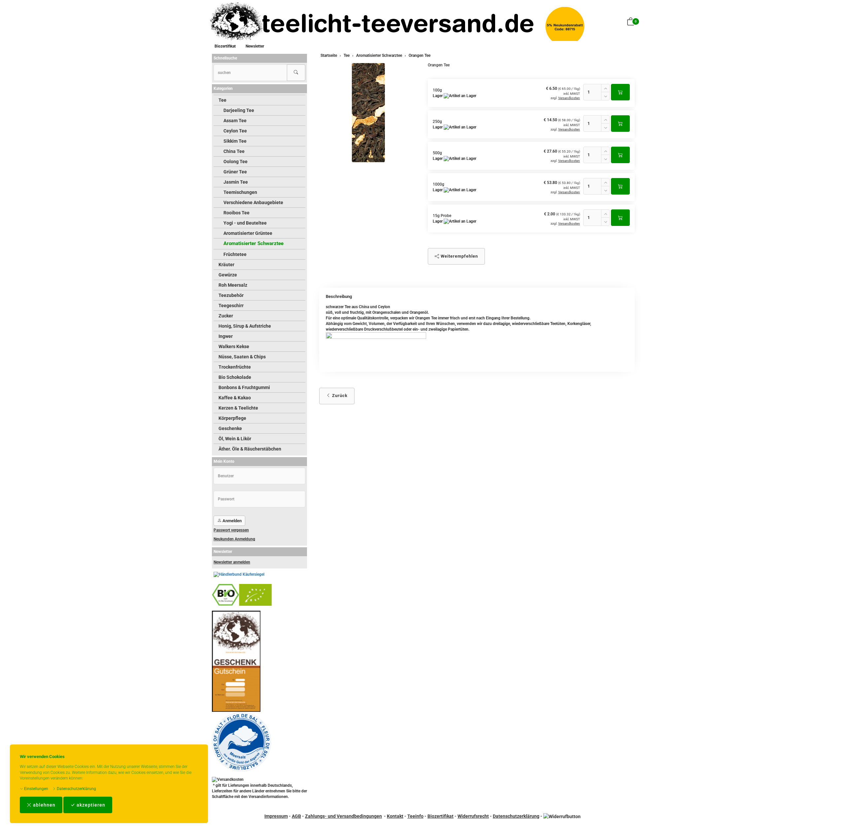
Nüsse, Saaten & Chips (242, 356)
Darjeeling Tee (238, 110)
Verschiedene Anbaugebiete (253, 202)
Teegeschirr (231, 305)
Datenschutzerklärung (76, 788)
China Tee (234, 151)
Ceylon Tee (235, 130)
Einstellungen (35, 788)
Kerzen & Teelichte (238, 408)
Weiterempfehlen (458, 256)
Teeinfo (415, 816)
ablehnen (43, 805)
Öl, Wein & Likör (235, 438)
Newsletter (255, 46)
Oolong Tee (235, 161)
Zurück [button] (339, 395)
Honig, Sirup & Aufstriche (245, 326)
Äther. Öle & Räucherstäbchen (250, 449)
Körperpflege (232, 418)
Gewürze (228, 274)
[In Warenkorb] (620, 92)
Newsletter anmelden (232, 562)
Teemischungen (240, 192)
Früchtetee (235, 254)
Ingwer (226, 336)
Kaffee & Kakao (235, 397)
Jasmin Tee (235, 182)
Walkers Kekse (234, 346)
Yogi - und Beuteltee (245, 223)
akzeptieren (90, 805)
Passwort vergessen (231, 530)
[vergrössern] (368, 112)
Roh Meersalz (233, 285)
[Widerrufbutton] (562, 816)
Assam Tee (235, 120)
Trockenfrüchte (235, 367)
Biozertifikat (225, 46)
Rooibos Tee (236, 212)
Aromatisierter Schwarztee (253, 243)
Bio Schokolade (235, 377)
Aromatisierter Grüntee (247, 233)
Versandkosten (569, 98)
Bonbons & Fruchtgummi (244, 387)
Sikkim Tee (235, 141)
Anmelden (231, 520)
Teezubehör (231, 295)
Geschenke (230, 428)
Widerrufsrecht (473, 816)
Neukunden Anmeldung (234, 539)
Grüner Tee (235, 171)
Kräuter (226, 264)
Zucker (226, 315)
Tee (222, 100)
